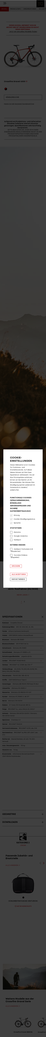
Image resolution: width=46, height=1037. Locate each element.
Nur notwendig (18, 579)
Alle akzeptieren (19, 574)
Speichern (16, 566)
